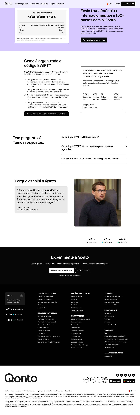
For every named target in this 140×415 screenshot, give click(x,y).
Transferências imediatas (46, 319)
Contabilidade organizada (112, 345)
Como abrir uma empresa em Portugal (116, 339)
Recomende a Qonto (110, 299)
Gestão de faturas (43, 339)
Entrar (117, 4)
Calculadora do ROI (110, 305)
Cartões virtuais (76, 308)
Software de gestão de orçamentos (49, 336)
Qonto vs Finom (76, 333)
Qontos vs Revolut (76, 322)
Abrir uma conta (128, 4)
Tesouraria (41, 333)
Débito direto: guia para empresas (114, 336)
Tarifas (9, 295)
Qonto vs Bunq (75, 336)
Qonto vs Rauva (76, 325)
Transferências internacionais (47, 322)
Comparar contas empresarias (80, 319)
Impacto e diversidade (111, 325)
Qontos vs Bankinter (77, 330)
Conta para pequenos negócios (47, 302)
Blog (105, 333)
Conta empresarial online (45, 296)
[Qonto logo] (8, 3)
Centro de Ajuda (109, 316)
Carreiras (107, 322)
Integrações (108, 356)
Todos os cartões (76, 296)
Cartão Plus (74, 305)
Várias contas (42, 308)
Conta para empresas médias (47, 305)
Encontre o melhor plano (111, 302)
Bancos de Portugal (77, 342)
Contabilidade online (44, 327)
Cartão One (74, 302)
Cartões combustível (77, 348)
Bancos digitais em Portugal (79, 345)
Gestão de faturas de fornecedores (49, 342)
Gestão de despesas (44, 330)
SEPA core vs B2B (109, 347)
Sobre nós (107, 313)
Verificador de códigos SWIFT (113, 296)
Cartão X (74, 299)
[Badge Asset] (117, 375)
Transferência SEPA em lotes (47, 325)
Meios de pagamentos (44, 316)
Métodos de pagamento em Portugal (115, 342)
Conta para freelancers (45, 299)
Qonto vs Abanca (76, 339)
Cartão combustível (77, 310)
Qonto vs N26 (75, 327)
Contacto (107, 319)
